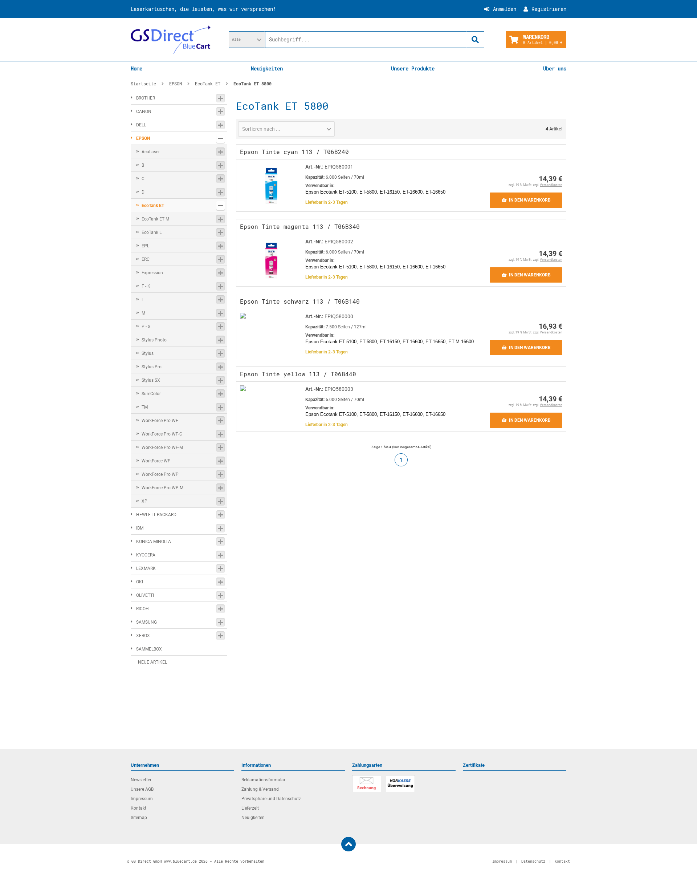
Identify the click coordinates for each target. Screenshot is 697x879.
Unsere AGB (142, 789)
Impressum (142, 798)
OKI (139, 581)
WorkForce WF (156, 460)
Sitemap (139, 817)
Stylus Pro (152, 366)
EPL (145, 245)
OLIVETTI (145, 595)
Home (136, 68)
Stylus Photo (154, 340)
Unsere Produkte (413, 68)
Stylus (148, 353)
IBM (139, 528)
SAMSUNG (146, 622)
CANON (143, 111)
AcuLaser (151, 151)
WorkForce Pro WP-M (162, 487)
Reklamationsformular (263, 779)
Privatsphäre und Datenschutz (271, 798)
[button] (247, 39)
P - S (146, 326)
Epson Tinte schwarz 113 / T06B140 (300, 301)
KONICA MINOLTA (153, 541)
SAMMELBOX (149, 649)
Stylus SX (151, 380)
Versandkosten (551, 185)
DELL (141, 124)
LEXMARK (146, 568)
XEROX (143, 635)
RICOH (142, 608)
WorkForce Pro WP (160, 474)
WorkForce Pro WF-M (162, 447)
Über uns (554, 68)
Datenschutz (533, 861)
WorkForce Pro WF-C (162, 434)
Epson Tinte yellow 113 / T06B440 (298, 374)
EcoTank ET (153, 205)
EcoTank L (152, 232)
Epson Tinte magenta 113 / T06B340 (300, 226)
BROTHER (145, 98)
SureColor (151, 393)
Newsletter (141, 779)
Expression (152, 272)
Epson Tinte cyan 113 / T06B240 (294, 151)
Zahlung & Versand (260, 789)
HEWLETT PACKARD (156, 514)
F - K (146, 286)
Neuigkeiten (267, 68)
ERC (146, 259)
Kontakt (138, 808)
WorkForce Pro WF (160, 420)
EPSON (143, 138)
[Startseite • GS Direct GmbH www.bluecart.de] (171, 39)
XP (144, 501)
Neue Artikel (152, 662)
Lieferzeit (250, 808)
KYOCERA (145, 555)
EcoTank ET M (155, 219)
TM (145, 407)
